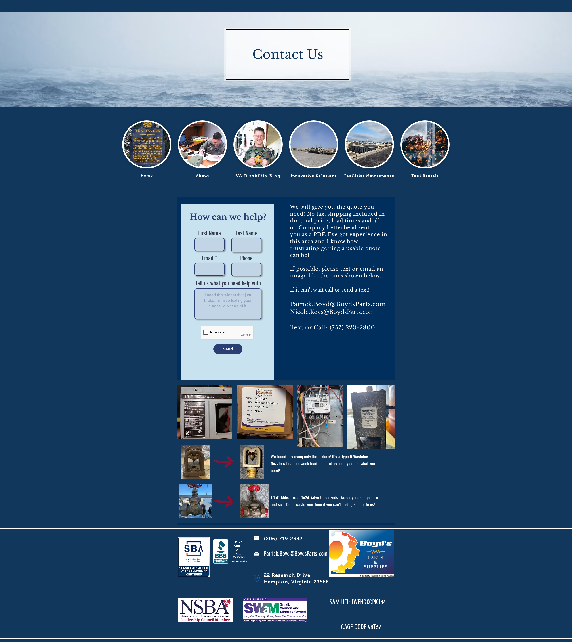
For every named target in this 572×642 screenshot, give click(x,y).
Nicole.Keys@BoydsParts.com (332, 311)
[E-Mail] (256, 554)
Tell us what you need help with (228, 283)
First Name (209, 233)
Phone (246, 258)
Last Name (246, 233)
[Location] (256, 578)
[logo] (361, 553)
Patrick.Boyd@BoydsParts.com (338, 304)
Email (207, 258)
